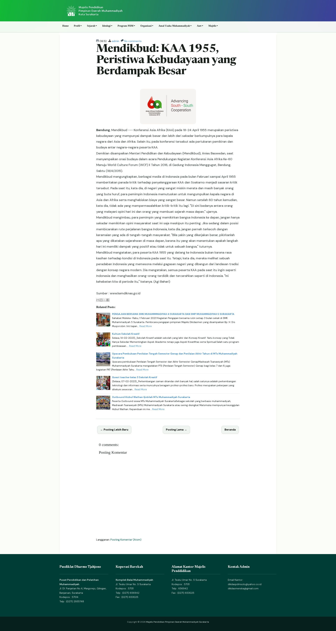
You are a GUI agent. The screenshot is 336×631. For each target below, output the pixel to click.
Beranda (230, 429)
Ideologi (106, 26)
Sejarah (91, 26)
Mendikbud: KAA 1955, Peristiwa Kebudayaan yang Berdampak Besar (166, 60)
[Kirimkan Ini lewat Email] (98, 300)
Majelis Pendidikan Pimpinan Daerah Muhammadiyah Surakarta (177, 621)
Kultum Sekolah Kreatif (125, 333)
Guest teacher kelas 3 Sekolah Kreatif (134, 377)
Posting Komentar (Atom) (125, 539)
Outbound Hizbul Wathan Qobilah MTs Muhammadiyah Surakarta (151, 397)
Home (65, 26)
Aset (199, 26)
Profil (77, 26)
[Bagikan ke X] (104, 300)
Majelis (212, 26)
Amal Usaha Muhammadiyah (174, 26)
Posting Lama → (176, 429)
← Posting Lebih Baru (114, 429)
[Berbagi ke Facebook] (108, 300)
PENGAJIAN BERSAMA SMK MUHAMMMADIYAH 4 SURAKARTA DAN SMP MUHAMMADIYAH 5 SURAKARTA (173, 314)
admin (115, 41)
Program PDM (125, 26)
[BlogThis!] (101, 300)
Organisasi (146, 26)
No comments (133, 41)
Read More (145, 326)
